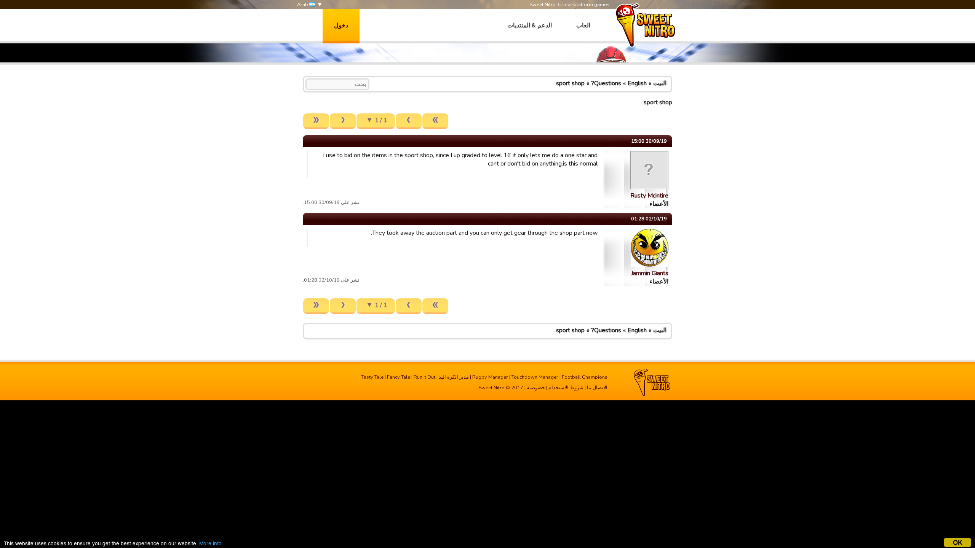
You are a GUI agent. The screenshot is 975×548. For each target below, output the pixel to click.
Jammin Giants (649, 273)
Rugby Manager (490, 377)
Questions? (606, 83)
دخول (341, 25)
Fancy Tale (398, 377)
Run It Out (424, 377)
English (637, 83)
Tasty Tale (372, 377)
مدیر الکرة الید (454, 377)
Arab (303, 4)
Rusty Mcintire (649, 195)
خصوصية (536, 387)
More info (210, 543)
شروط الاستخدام (565, 387)
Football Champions (584, 377)
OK (957, 542)
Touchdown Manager (534, 377)
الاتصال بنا (597, 387)
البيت (660, 83)
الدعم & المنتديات (529, 25)
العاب (583, 25)
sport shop (570, 83)
